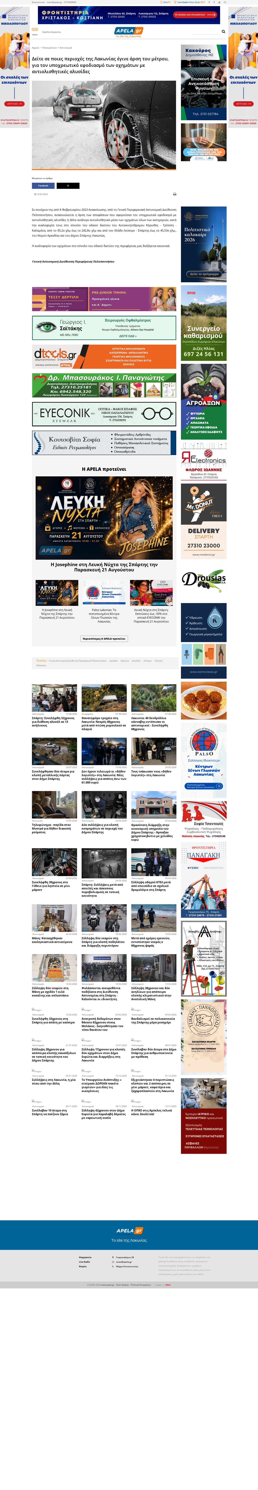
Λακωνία (124, 660)
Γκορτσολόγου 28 (125, 1257)
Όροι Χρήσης (122, 1284)
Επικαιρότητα (50, 47)
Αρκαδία (113, 660)
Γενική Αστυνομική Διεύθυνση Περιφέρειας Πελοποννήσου (78, 660)
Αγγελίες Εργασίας (51, 32)
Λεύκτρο (147, 660)
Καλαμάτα (41, 665)
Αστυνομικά (66, 47)
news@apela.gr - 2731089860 (61, 2)
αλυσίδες (136, 660)
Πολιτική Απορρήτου (141, 1284)
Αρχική (35, 47)
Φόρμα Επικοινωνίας (127, 1266)
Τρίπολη (158, 660)
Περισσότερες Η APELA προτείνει (104, 638)
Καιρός (83, 1266)
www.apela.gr (107, 1284)
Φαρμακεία (85, 1257)
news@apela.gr (124, 1261)
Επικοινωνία (38, 2)
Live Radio (84, 1261)
